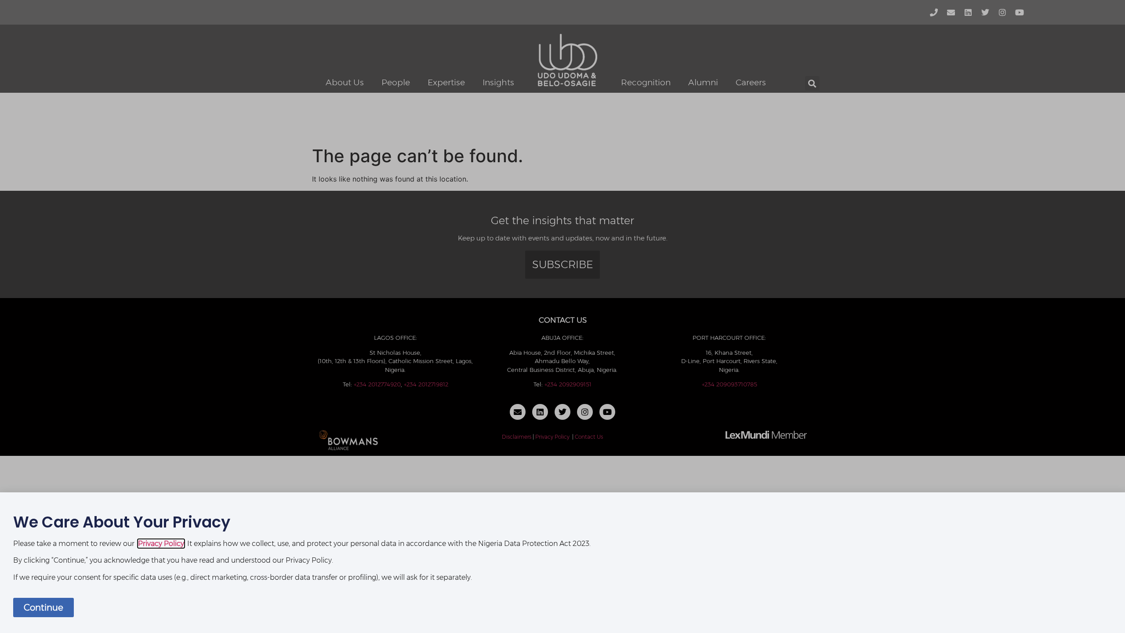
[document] (562, 316)
